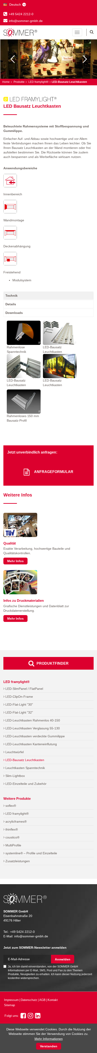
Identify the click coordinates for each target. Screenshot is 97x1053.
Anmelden (62, 959)
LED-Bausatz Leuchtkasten (24, 760)
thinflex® (11, 829)
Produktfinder (53, 663)
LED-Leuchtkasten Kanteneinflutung (31, 744)
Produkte (19, 82)
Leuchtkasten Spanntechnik (25, 768)
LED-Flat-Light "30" (19, 704)
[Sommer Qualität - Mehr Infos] (20, 525)
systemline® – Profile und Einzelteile (31, 853)
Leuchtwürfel (14, 752)
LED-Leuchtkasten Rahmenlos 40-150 (32, 720)
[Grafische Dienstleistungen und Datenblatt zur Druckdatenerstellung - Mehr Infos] (20, 582)
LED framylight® (38, 82)
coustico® (12, 837)
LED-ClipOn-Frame (19, 696)
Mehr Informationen (49, 1039)
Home (6, 82)
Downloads (14, 313)
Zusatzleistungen (17, 861)
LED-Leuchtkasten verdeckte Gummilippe (35, 736)
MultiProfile (13, 845)
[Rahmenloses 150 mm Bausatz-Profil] (24, 401)
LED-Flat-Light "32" (19, 712)
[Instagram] (30, 1017)
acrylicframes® (16, 821)
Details (10, 304)
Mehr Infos (15, 561)
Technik (11, 295)
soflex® (10, 805)
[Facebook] (23, 1017)
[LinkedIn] (37, 1017)
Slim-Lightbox (15, 776)
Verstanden (48, 1046)
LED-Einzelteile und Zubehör (25, 784)
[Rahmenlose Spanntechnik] (24, 333)
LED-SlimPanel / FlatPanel (24, 688)
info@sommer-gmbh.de (26, 21)
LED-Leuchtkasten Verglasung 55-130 (32, 728)
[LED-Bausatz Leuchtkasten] (60, 333)
